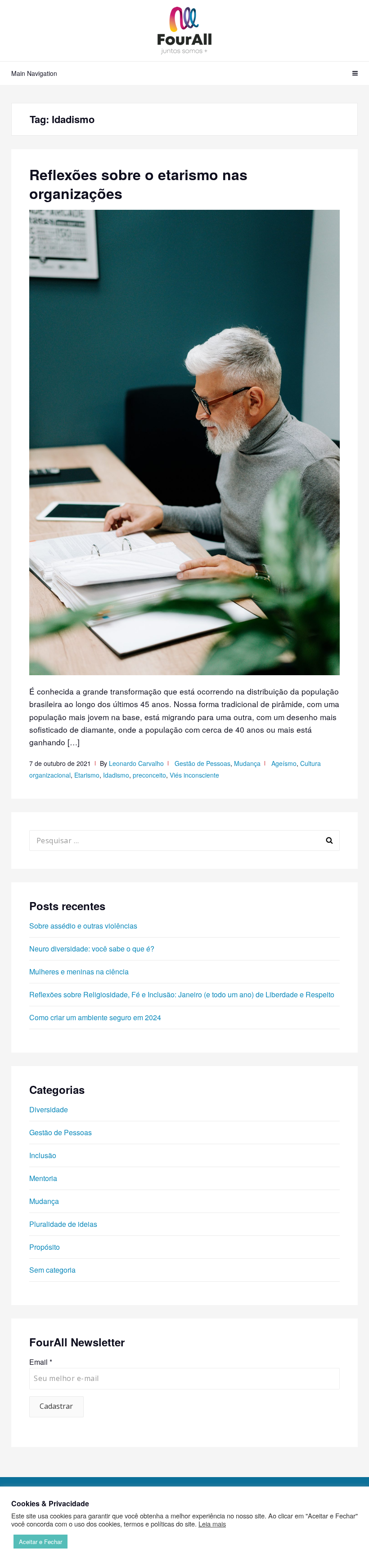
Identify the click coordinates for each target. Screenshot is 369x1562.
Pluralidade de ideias (63, 1224)
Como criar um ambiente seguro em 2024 (95, 1017)
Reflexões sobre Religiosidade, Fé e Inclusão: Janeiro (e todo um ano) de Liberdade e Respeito (181, 994)
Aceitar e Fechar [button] (40, 1541)
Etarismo (86, 774)
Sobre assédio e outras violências (83, 925)
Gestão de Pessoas (202, 763)
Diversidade (48, 1109)
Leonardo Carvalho (136, 763)
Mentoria (43, 1178)
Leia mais (212, 1523)
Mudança (247, 763)
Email (40, 1362)
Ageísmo (284, 763)
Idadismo (116, 774)
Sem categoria (52, 1270)
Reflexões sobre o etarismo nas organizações (138, 184)
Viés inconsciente (194, 774)
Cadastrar (56, 1406)
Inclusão (42, 1155)
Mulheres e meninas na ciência (79, 971)
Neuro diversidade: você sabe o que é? (91, 948)
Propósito (44, 1247)
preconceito (149, 774)
